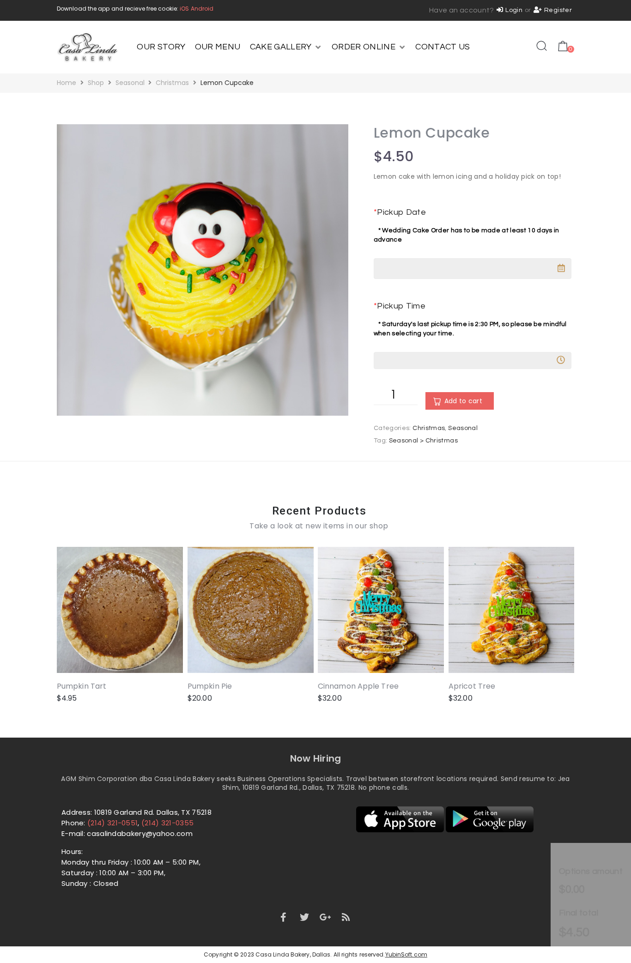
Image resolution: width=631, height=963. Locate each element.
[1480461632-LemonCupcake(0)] (202, 270)
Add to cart (463, 401)
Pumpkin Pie (210, 686)
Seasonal (130, 82)
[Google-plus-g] (325, 917)
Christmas (172, 82)
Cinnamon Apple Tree (358, 686)
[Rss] (346, 917)
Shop (96, 82)
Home (66, 82)
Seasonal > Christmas (423, 440)
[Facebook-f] (283, 917)
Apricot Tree (472, 686)
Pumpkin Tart (81, 686)
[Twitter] (304, 917)
